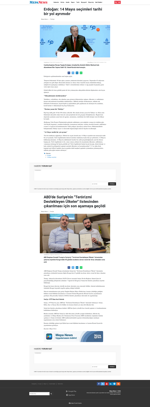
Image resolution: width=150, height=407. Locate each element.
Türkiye (52, 19)
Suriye (52, 211)
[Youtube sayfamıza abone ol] (107, 383)
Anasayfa (34, 383)
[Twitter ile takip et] (103, 383)
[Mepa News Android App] (71, 391)
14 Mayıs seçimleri (51, 157)
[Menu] (119, 2)
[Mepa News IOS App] (71, 395)
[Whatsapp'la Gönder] (81, 73)
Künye (39, 383)
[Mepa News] (38, 2)
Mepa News (44, 19)
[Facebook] (69, 73)
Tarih (77, 2)
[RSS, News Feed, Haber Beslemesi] (118, 383)
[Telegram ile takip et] (114, 383)
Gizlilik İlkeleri (52, 383)
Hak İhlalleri (98, 2)
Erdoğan (49, 155)
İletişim (45, 383)
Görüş (62, 2)
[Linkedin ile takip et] (110, 383)
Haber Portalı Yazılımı (76, 403)
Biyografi (84, 2)
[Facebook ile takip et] (99, 383)
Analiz (67, 2)
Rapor (73, 2)
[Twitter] (73, 73)
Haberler (56, 2)
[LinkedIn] (77, 73)
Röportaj (91, 2)
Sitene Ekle (60, 383)
